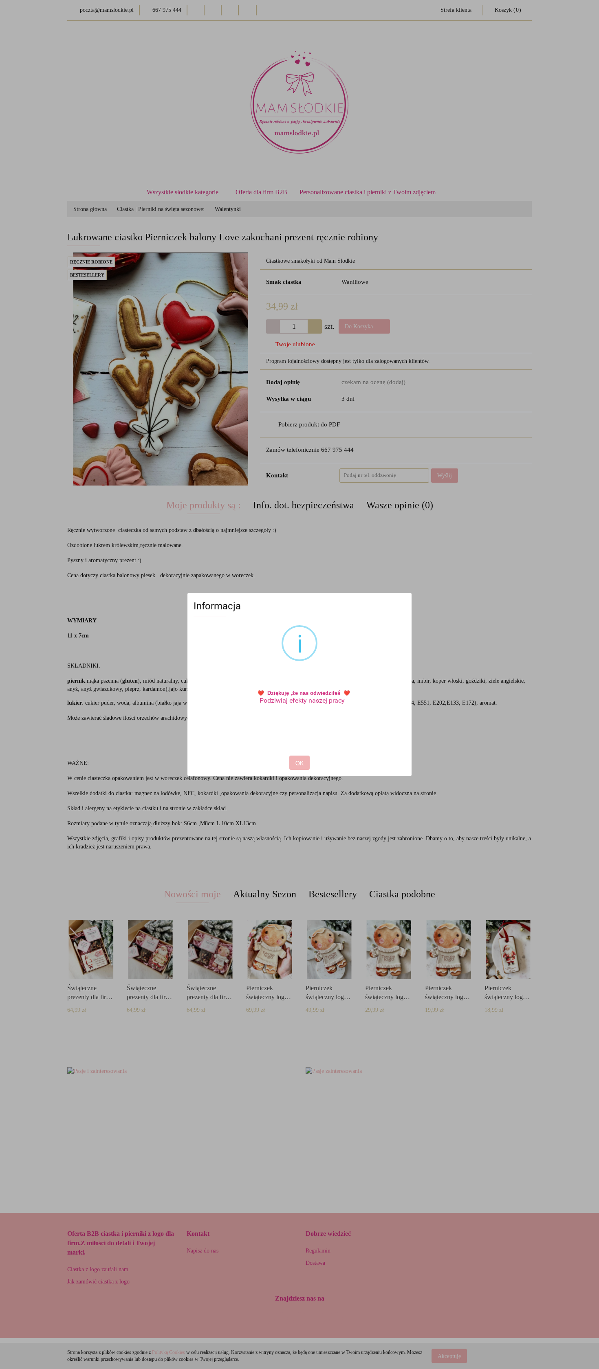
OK (299, 763)
